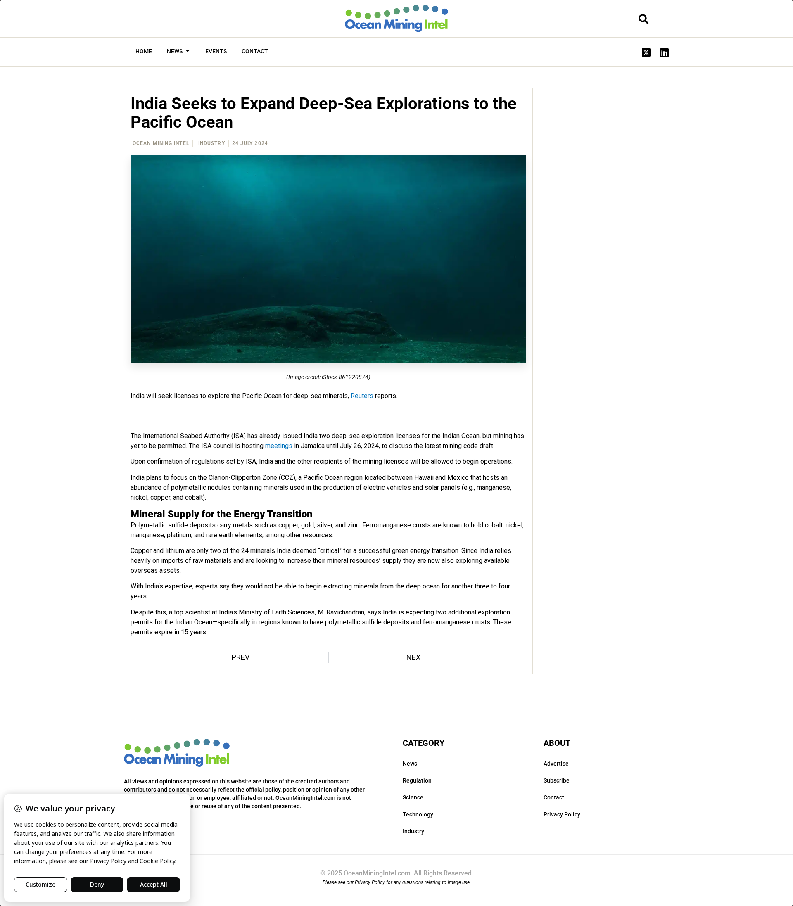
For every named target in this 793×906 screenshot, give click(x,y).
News (410, 763)
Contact (554, 797)
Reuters (362, 396)
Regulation (417, 780)
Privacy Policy (562, 814)
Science (413, 797)
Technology (418, 814)
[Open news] (187, 51)
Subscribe (557, 780)
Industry (211, 143)
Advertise (556, 763)
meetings (278, 446)
